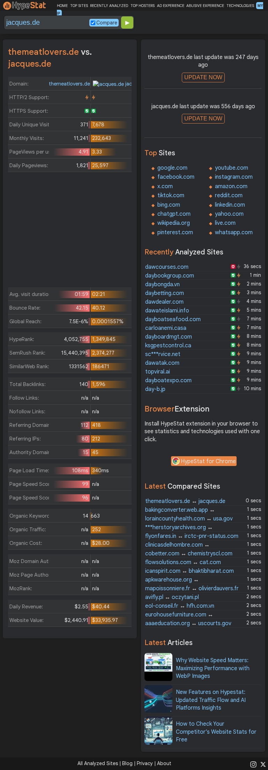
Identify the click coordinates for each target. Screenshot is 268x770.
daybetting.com (164, 293)
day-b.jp (155, 389)
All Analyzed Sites (97, 763)
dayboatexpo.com (168, 380)
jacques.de (137, 84)
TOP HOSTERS (143, 5)
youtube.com (231, 167)
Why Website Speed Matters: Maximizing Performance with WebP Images (213, 668)
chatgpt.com (174, 213)
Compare (106, 23)
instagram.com (234, 176)
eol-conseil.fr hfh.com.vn (179, 605)
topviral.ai (157, 371)
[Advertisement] (70, 231)
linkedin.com (230, 204)
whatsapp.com (234, 232)
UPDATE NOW (203, 77)
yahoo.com (229, 213)
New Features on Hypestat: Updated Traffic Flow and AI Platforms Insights (211, 700)
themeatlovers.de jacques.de (185, 501)
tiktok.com (170, 195)
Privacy (145, 763)
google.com (172, 167)
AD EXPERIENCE (170, 5)
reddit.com (229, 195)
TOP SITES (79, 5)
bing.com (168, 204)
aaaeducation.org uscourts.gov (188, 623)
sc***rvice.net (162, 354)
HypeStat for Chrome (208, 461)
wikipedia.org (173, 223)
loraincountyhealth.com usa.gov (189, 518)
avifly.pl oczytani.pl (172, 597)
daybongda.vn (162, 284)
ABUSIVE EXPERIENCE (205, 5)
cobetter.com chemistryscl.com (188, 553)
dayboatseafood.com (173, 319)
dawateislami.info (167, 310)
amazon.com (231, 186)
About (164, 763)
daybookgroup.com (169, 275)
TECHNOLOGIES (240, 5)
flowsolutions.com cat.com (183, 562)
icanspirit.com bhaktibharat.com (189, 571)
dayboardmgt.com (168, 336)
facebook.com (175, 176)
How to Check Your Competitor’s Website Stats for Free (216, 731)
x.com (165, 186)
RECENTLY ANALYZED (109, 5)
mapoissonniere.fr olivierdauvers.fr (192, 588)
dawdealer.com (164, 301)
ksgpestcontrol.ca (168, 345)
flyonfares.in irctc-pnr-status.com (191, 536)
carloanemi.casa (165, 328)
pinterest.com (175, 232)
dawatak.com (162, 363)
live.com (225, 223)
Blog (127, 763)
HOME (62, 5)
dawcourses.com (166, 267)
